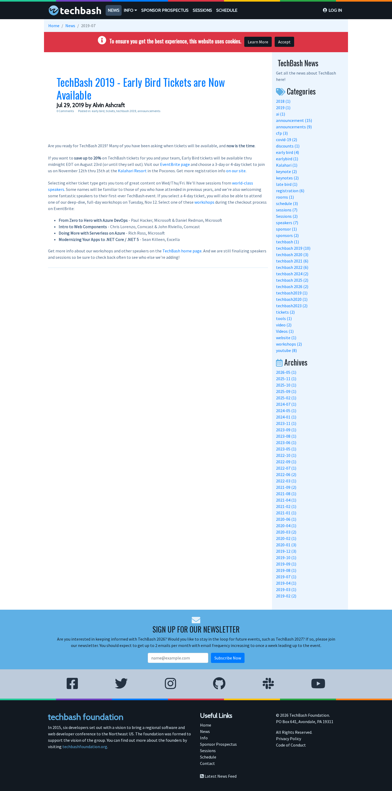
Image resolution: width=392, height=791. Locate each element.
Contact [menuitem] (207, 763)
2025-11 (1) (286, 378)
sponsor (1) (286, 229)
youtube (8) (286, 350)
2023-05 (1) (286, 449)
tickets (110, 111)
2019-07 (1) (286, 576)
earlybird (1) (287, 158)
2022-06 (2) (286, 474)
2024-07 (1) (286, 404)
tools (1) (284, 318)
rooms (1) (285, 197)
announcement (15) (294, 120)
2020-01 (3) (286, 544)
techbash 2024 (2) (292, 273)
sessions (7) (286, 209)
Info (129, 10)
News (113, 10)
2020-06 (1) (286, 519)
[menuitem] (114, 10)
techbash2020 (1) (291, 299)
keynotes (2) (287, 178)
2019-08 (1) (286, 570)
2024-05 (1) (286, 410)
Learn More (258, 41)
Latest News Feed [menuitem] (220, 776)
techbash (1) (287, 241)
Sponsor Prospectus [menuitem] (218, 744)
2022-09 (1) (286, 461)
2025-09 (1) (286, 391)
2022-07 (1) (286, 468)
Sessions (202, 10)
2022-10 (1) (286, 455)
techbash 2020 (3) (292, 254)
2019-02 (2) (286, 596)
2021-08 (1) (286, 493)
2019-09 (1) (286, 564)
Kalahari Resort (132, 170)
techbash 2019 (126, 111)
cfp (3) (282, 133)
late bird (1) (286, 184)
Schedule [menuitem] (208, 757)
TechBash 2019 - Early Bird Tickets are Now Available (141, 88)
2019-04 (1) (286, 583)
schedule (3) (287, 203)
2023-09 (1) (286, 429)
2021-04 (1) (286, 500)
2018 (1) (283, 101)
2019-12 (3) (286, 551)
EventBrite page (175, 164)
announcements (148, 111)
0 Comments (65, 111)
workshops (204, 202)
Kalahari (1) (286, 165)
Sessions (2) (287, 216)
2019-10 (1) (286, 557)
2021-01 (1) (286, 512)
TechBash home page (182, 250)
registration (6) (290, 190)
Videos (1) (285, 331)
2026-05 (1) (286, 372)
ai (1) (280, 114)
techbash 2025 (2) (292, 280)
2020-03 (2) (286, 532)
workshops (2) (289, 344)
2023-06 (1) (286, 442)
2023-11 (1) (286, 423)
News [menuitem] (205, 731)
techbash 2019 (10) (293, 248)
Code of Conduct (291, 745)
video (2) (283, 324)
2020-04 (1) (286, 525)
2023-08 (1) (286, 436)
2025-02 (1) (286, 397)
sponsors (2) (287, 235)
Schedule (226, 10)
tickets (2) (285, 312)
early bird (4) (287, 152)
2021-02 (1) (286, 506)
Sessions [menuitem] (208, 750)
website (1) (286, 337)
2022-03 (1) (286, 480)
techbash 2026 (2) (292, 286)
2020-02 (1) (286, 538)
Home (53, 25)
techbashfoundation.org (84, 746)
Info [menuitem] (204, 737)
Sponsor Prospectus (165, 10)
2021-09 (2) (286, 487)
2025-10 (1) (286, 385)
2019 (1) (283, 107)
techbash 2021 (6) (292, 261)
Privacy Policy (288, 738)
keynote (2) (286, 171)
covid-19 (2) (286, 139)
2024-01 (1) (286, 417)
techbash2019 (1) (291, 293)
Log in (335, 10)
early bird (98, 111)
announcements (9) (294, 126)
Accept (284, 41)
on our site (236, 170)
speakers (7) (287, 222)
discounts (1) (287, 146)
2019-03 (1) (286, 589)
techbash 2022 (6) (292, 267)
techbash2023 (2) (291, 305)
